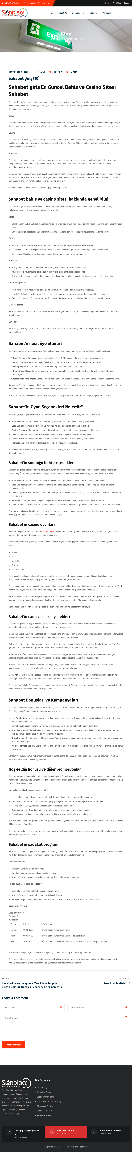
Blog (61, 39)
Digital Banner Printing (46, 1097)
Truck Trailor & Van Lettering (49, 1101)
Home (52, 39)
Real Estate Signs (44, 1115)
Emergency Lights (44, 1111)
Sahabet (73, 72)
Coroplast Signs (44, 1092)
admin (43, 72)
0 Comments (57, 72)
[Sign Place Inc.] (15, 12)
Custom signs (43, 1087)
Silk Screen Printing (45, 1106)
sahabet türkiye (48, 531)
